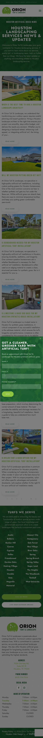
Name (5, 361)
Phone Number (9, 382)
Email (5, 372)
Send (8, 394)
